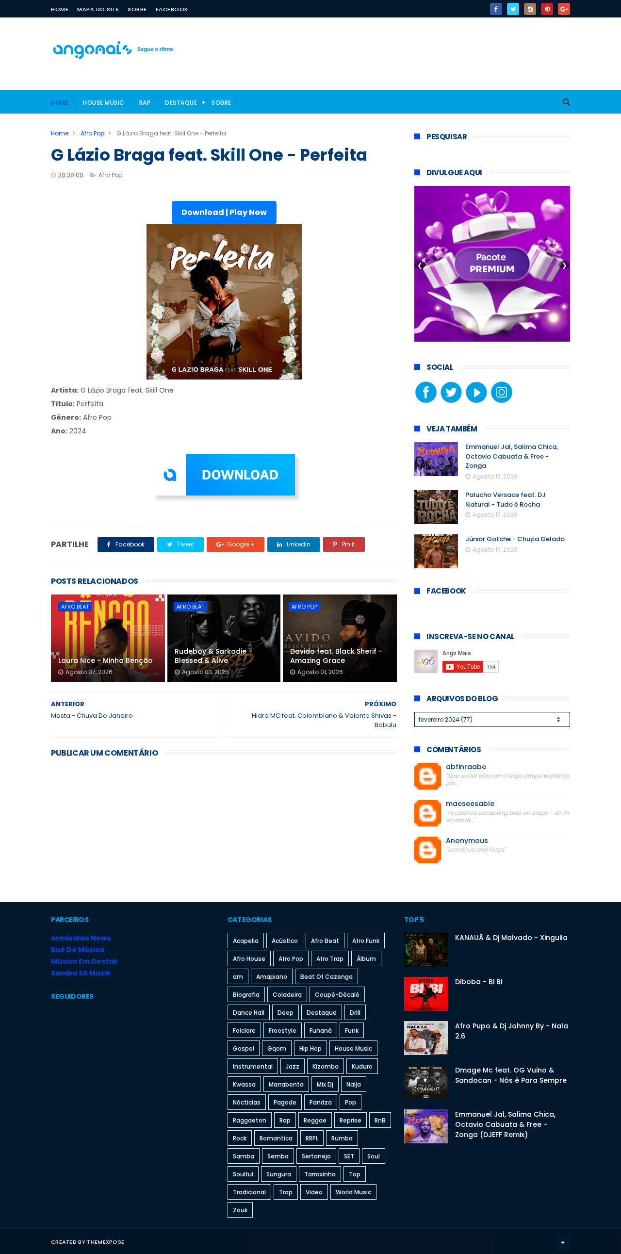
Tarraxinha (320, 1174)
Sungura (278, 1174)
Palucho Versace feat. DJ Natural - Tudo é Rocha (505, 499)
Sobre (137, 9)
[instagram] (530, 9)
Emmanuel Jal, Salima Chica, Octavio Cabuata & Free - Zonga (511, 456)
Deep (286, 1012)
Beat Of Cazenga (326, 977)
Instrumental (253, 1066)
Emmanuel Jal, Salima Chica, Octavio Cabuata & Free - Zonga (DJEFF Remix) (505, 1124)
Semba (278, 1156)
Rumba (342, 1138)
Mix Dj (325, 1084)
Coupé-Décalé (337, 994)
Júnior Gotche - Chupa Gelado (515, 539)
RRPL (312, 1138)
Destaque (181, 103)
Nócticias (247, 1102)
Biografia (246, 994)
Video (314, 1192)
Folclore (244, 1030)
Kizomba (325, 1066)
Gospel (243, 1048)
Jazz (292, 1066)
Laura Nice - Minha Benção (105, 660)
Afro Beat (75, 606)
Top (354, 1174)
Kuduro (362, 1066)
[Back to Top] (563, 1242)
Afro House (249, 959)
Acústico (285, 941)
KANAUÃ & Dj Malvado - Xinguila (511, 937)
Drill (355, 1012)
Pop (350, 1102)
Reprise (350, 1120)
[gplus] (564, 9)
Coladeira (287, 994)
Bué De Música (77, 950)
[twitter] (513, 9)
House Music (104, 103)
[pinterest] (547, 9)
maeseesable (470, 804)
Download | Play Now (224, 212)
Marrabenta (286, 1084)
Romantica (276, 1138)
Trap (286, 1192)
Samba (243, 1156)
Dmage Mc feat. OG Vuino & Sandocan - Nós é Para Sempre (511, 1075)
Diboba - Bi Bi (478, 982)
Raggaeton (249, 1120)
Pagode (285, 1102)
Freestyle (282, 1030)
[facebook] (496, 9)
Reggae (315, 1120)
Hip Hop (310, 1048)
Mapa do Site (98, 9)
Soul (373, 1156)
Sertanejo (316, 1156)
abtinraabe (466, 767)
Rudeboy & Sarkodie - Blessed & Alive (213, 656)
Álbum (366, 959)
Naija (353, 1084)
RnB (380, 1120)
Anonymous (467, 841)
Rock (239, 1138)
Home (59, 9)
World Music (353, 1192)
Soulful (243, 1174)
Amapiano (271, 977)
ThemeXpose (105, 1242)
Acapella (246, 941)
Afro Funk (365, 941)
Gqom (276, 1048)
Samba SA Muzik (81, 973)
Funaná (321, 1030)
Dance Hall (248, 1012)
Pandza (321, 1102)
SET (349, 1156)
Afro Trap (329, 959)
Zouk (240, 1210)
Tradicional (249, 1192)
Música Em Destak (84, 961)
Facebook (172, 9)
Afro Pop (92, 133)
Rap (145, 103)
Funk (352, 1030)
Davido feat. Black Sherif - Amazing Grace (336, 656)
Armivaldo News (81, 938)
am (238, 977)
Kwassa (244, 1084)
